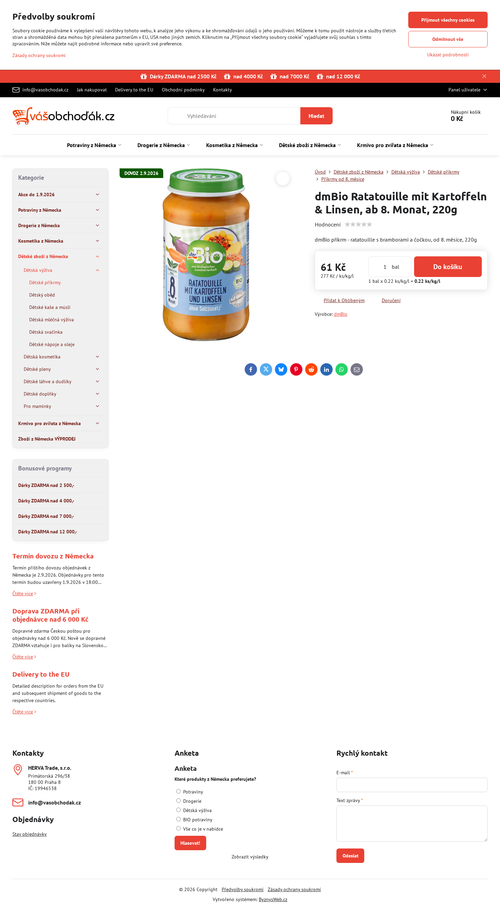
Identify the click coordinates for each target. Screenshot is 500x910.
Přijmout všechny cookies (448, 20)
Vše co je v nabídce (202, 829)
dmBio (340, 314)
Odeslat (350, 856)
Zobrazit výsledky (250, 857)
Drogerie (191, 801)
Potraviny (192, 792)
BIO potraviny (197, 820)
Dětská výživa (197, 810)
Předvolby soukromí (243, 889)
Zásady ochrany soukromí (294, 889)
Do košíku (447, 266)
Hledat (316, 115)
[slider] (358, 224)
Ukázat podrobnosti (448, 55)
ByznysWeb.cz (273, 899)
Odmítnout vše (447, 39)
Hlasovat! (190, 843)
